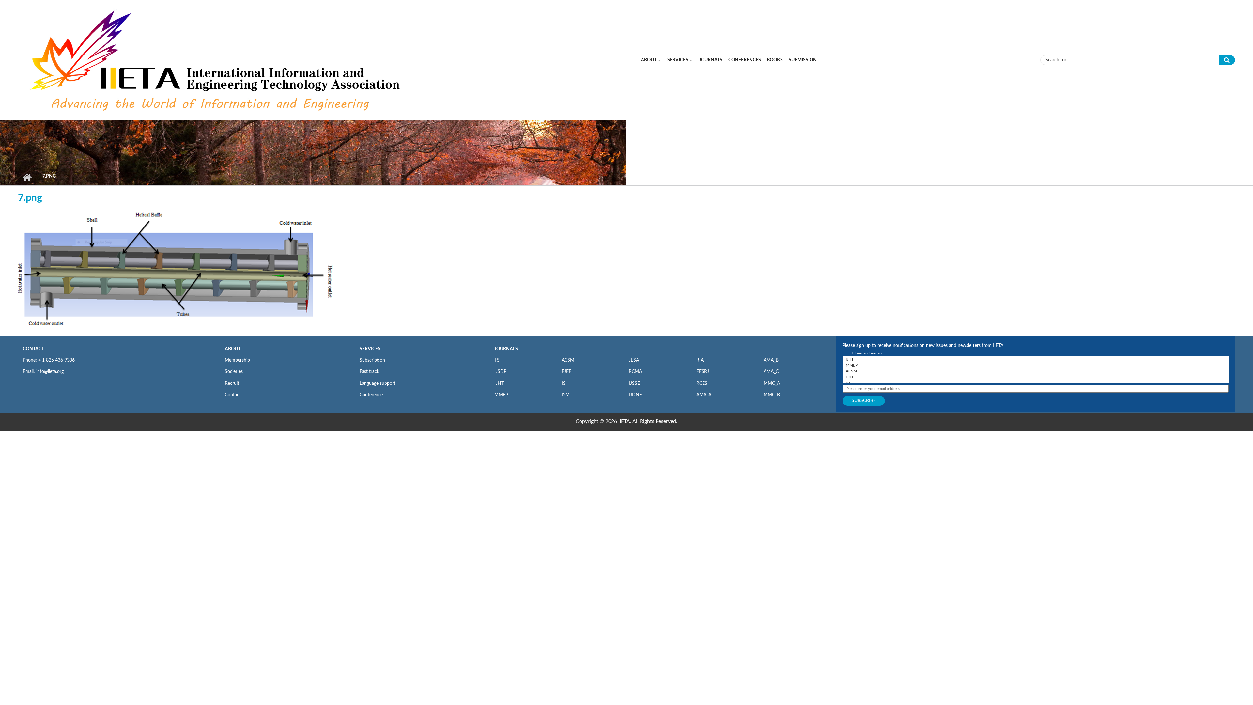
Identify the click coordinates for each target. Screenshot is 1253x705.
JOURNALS (506, 349)
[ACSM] (1036, 371)
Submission (803, 60)
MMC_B (772, 395)
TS (497, 360)
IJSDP (500, 371)
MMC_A (772, 383)
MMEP (501, 395)
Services (677, 60)
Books (775, 60)
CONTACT (33, 349)
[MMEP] (1036, 365)
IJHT (499, 383)
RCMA (635, 371)
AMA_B (771, 360)
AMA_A (703, 395)
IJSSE (634, 383)
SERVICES (370, 349)
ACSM (568, 360)
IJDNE (635, 395)
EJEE (566, 371)
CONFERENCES (744, 60)
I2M (566, 395)
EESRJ (702, 371)
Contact (233, 395)
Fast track (369, 371)
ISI (564, 383)
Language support (377, 383)
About (649, 60)
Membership (237, 360)
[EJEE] (1036, 377)
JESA (634, 360)
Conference (371, 395)
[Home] (216, 60)
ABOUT (232, 349)
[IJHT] (1036, 359)
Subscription (372, 360)
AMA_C (771, 371)
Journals (710, 60)
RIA (700, 360)
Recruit (232, 383)
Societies (234, 371)
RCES (701, 383)
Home (27, 177)
